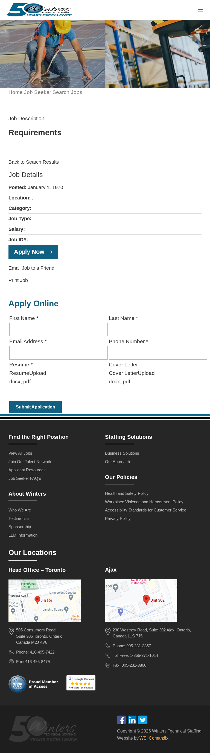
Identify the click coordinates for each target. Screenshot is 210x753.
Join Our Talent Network (29, 461)
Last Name (123, 318)
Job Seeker (37, 92)
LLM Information (22, 535)
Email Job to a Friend (31, 268)
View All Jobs (20, 453)
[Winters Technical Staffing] (44, 730)
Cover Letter (123, 364)
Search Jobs (67, 92)
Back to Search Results (33, 162)
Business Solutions (122, 453)
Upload (37, 373)
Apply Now (29, 251)
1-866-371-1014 (144, 655)
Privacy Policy (118, 518)
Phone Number (128, 341)
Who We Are (19, 510)
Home (15, 92)
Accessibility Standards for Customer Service (145, 510)
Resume (21, 364)
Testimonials (19, 518)
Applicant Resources (27, 469)
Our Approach (117, 461)
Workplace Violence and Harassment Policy (144, 501)
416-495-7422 (42, 652)
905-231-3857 (138, 645)
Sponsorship (19, 526)
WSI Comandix (153, 738)
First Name (23, 318)
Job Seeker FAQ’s (24, 478)
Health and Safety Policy (127, 493)
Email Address (27, 341)
